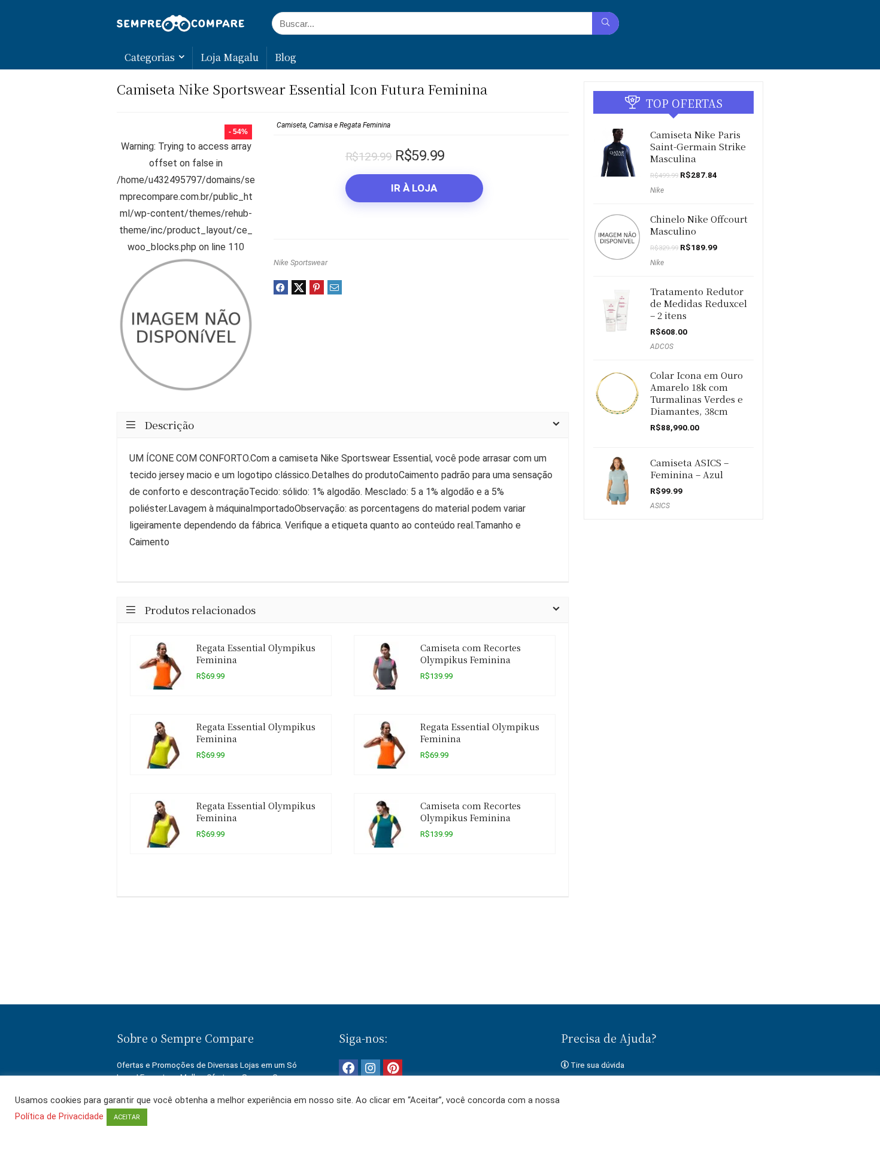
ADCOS (661, 346)
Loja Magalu (230, 57)
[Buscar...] (605, 23)
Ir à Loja (414, 188)
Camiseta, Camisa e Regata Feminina (333, 125)
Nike (657, 190)
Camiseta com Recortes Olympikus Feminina (470, 653)
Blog (285, 57)
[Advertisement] (440, 963)
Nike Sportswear (300, 262)
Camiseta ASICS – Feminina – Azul (689, 468)
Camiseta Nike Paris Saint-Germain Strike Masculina (698, 146)
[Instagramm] (370, 1069)
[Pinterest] (392, 1069)
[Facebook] (348, 1069)
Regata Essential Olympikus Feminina (255, 653)
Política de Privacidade (59, 1116)
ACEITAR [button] (127, 1117)
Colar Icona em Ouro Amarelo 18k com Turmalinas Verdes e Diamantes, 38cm (696, 393)
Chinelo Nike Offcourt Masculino (699, 224)
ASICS (660, 506)
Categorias (150, 57)
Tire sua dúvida (597, 1065)
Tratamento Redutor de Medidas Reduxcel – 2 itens (698, 303)
